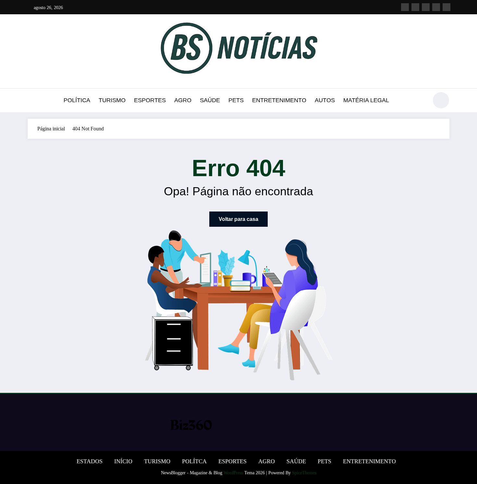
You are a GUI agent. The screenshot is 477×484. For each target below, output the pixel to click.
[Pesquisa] (420, 101)
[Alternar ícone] (32, 101)
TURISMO (112, 100)
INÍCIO (123, 461)
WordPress (233, 472)
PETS (236, 100)
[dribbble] (426, 7)
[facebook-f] (405, 7)
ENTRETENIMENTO (279, 100)
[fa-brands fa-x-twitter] (415, 7)
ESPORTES (150, 100)
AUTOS (325, 100)
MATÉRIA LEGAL (366, 100)
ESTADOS (90, 461)
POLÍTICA (77, 100)
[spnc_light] (441, 100)
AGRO (182, 100)
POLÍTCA (194, 461)
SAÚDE (210, 100)
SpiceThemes (304, 472)
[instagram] (436, 7)
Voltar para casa (238, 219)
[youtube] (446, 7)
